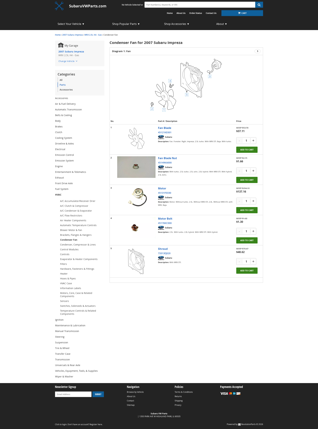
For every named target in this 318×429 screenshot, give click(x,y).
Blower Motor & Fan (71, 230)
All (61, 79)
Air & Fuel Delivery (65, 103)
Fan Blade (164, 128)
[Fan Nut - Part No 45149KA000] (136, 167)
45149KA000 (165, 162)
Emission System (64, 160)
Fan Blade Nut (167, 158)
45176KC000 (165, 223)
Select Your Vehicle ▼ (71, 24)
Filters (63, 264)
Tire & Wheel (62, 348)
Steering (59, 336)
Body (58, 120)
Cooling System (63, 137)
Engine (59, 166)
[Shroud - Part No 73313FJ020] (136, 261)
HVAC (58, 194)
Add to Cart (247, 149)
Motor (162, 188)
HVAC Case (66, 283)
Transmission (62, 359)
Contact (130, 400)
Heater (64, 273)
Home (170, 13)
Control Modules (69, 249)
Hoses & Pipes (68, 278)
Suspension (61, 342)
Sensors (64, 301)
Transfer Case (62, 353)
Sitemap (131, 405)
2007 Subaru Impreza (72, 34)
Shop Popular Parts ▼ (126, 24)
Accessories (66, 89)
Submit (98, 394)
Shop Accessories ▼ (176, 24)
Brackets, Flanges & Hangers (76, 234)
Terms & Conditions (184, 392)
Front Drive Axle (64, 183)
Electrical (60, 149)
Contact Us (211, 13)
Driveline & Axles (64, 143)
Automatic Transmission (68, 109)
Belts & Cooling (63, 115)
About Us (180, 13)
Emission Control (64, 154)
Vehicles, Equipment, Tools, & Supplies (76, 370)
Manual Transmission (67, 331)
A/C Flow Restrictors (71, 215)
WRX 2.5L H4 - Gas (93, 34)
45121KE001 (164, 132)
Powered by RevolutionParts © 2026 (245, 424)
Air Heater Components (73, 220)
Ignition (59, 319)
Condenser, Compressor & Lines (78, 244)
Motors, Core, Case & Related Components (76, 294)
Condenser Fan (68, 239)
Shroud (163, 249)
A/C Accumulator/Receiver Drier (77, 201)
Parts (63, 84)
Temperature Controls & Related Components (78, 312)
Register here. (96, 424)
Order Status (195, 13)
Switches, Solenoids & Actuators (78, 305)
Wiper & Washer (64, 376)
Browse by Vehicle (135, 392)
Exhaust (59, 177)
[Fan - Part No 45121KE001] (136, 138)
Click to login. (61, 424)
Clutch (58, 132)
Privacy (178, 405)
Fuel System (61, 189)
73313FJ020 (164, 253)
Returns (178, 396)
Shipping (179, 400)
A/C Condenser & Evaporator (76, 210)
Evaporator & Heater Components (79, 259)
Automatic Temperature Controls (78, 225)
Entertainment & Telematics (70, 172)
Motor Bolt (165, 218)
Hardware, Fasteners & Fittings (77, 268)
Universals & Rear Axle (67, 365)
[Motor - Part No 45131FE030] (136, 197)
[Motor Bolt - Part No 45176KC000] (136, 227)
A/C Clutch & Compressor (74, 205)
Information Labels (70, 288)
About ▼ (221, 24)
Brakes (59, 126)
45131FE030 (164, 192)
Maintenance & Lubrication (70, 325)
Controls (64, 254)
